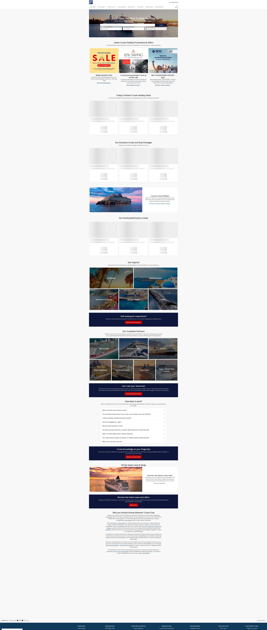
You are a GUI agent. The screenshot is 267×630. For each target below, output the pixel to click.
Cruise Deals (92, 7)
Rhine (148, 530)
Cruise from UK (111, 7)
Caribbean (108, 530)
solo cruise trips (149, 526)
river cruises (138, 530)
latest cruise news (147, 551)
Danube (153, 530)
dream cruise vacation (144, 553)
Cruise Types (101, 7)
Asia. (141, 531)
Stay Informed (159, 7)
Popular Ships (149, 7)
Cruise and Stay (121, 7)
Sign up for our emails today (121, 551)
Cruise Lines (140, 7)
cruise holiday (121, 523)
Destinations (131, 7)
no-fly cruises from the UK (126, 545)
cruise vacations (128, 520)
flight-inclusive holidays (112, 545)
